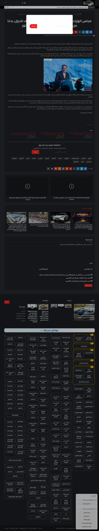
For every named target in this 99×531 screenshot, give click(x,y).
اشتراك (33, 26)
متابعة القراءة (49, 30)
